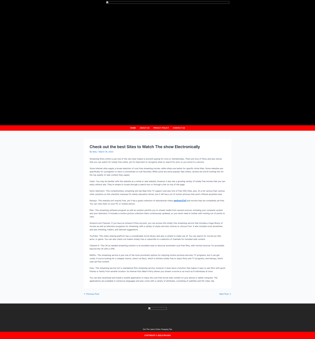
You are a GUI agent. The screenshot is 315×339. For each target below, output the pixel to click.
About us (145, 128)
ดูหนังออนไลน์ (180, 200)
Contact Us (179, 128)
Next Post (225, 294)
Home (133, 128)
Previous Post (91, 294)
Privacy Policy (161, 128)
